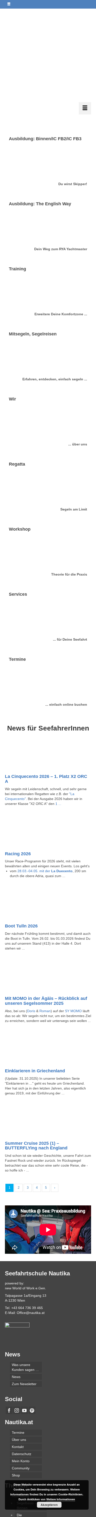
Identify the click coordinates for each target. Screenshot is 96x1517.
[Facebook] (9, 1334)
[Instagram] (16, 1334)
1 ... (58, 728)
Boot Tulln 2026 (21, 849)
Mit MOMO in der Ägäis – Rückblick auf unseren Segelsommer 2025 (46, 925)
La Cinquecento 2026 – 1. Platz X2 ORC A (46, 703)
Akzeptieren (49, 1505)
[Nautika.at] (48, 18)
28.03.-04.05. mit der (45, 795)
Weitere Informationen (60, 1499)
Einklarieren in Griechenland (35, 994)
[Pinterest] (32, 1334)
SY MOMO (73, 935)
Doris (31, 935)
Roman (45, 935)
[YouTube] (24, 1334)
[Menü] (85, 32)
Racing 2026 (18, 777)
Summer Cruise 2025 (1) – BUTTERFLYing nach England (36, 1070)
